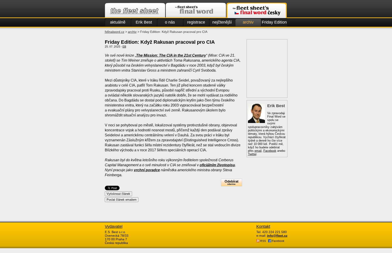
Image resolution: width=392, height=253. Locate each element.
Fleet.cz (135, 10)
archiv (248, 22)
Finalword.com (196, 10)
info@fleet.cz (277, 235)
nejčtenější (222, 22)
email (258, 150)
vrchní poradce (147, 170)
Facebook (269, 150)
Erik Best (144, 22)
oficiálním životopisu (217, 165)
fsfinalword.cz (114, 32)
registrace (196, 22)
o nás (170, 22)
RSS (263, 241)
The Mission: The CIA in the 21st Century (171, 55)
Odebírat (231, 182)
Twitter (252, 154)
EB (124, 46)
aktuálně (117, 22)
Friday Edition (274, 22)
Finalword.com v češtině (256, 10)
